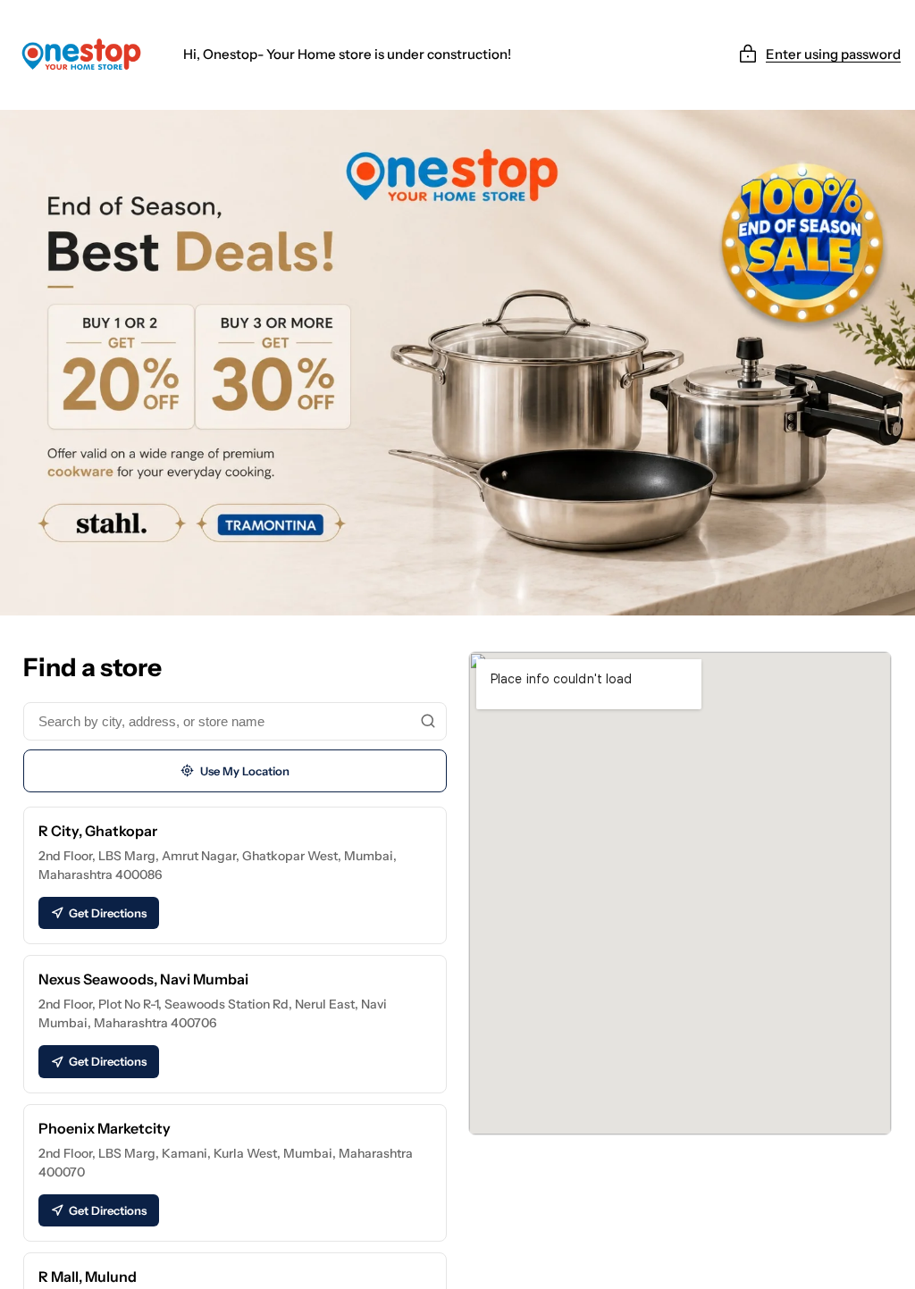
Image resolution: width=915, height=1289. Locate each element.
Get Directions (108, 913)
